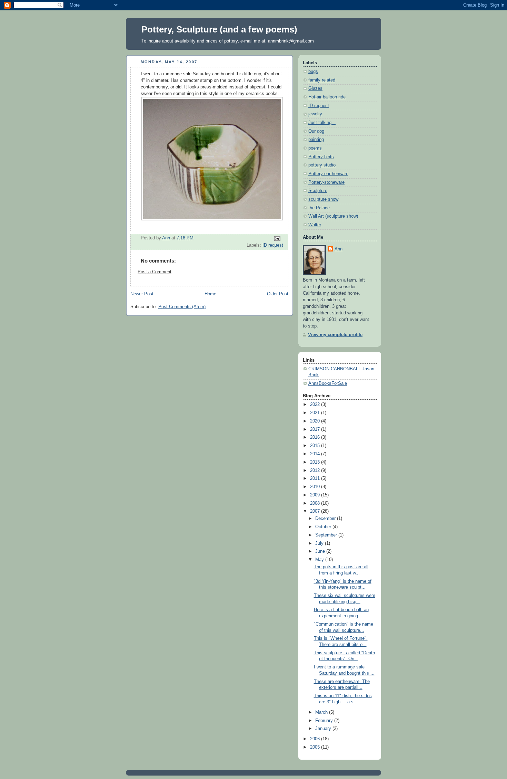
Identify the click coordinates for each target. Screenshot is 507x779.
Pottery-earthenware (328, 173)
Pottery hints (321, 156)
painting (316, 139)
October (323, 526)
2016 (315, 437)
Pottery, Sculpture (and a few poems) (219, 29)
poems (315, 148)
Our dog (316, 131)
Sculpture (317, 190)
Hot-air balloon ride (327, 97)
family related (321, 80)
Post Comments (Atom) (182, 306)
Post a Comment (154, 271)
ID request (272, 245)
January (323, 728)
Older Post (277, 294)
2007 (315, 511)
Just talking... (322, 122)
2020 (315, 421)
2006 (315, 739)
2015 (315, 445)
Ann (338, 249)
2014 (315, 454)
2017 (315, 429)
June (320, 551)
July (320, 543)
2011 (315, 478)
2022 (315, 404)
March (322, 712)
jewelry (315, 114)
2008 (315, 503)
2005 (315, 747)
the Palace (319, 208)
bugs (313, 71)
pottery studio (322, 165)
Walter (314, 224)
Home (210, 294)
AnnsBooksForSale (327, 383)
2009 (315, 495)
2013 (315, 462)
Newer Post (141, 294)
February (324, 720)
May (320, 559)
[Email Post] (277, 238)
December (326, 518)
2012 (315, 470)
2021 (315, 412)
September (326, 535)
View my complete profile (335, 334)
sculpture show (323, 199)
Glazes (315, 88)
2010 (315, 486)
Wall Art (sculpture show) (333, 216)
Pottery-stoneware (326, 182)
